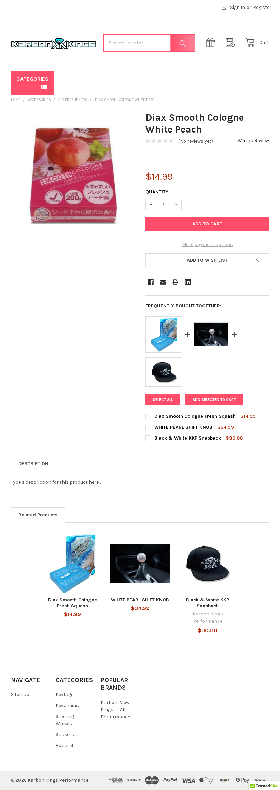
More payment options (207, 244)
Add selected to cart (214, 400)
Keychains (67, 705)
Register (262, 7)
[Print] (175, 282)
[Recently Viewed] (232, 43)
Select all (163, 400)
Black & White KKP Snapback (207, 603)
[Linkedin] (187, 282)
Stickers (65, 734)
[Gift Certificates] (212, 43)
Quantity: (157, 192)
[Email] (163, 282)
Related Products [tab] (38, 515)
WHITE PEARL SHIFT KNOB (140, 600)
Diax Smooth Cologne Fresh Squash (72, 603)
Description (33, 464)
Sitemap (20, 694)
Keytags (65, 694)
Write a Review (253, 140)
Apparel (64, 745)
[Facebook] (150, 282)
